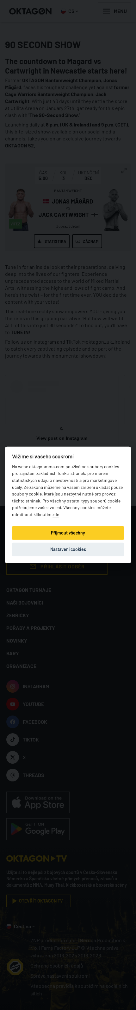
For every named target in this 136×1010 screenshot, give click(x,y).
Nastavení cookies (68, 549)
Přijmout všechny (68, 532)
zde (56, 514)
